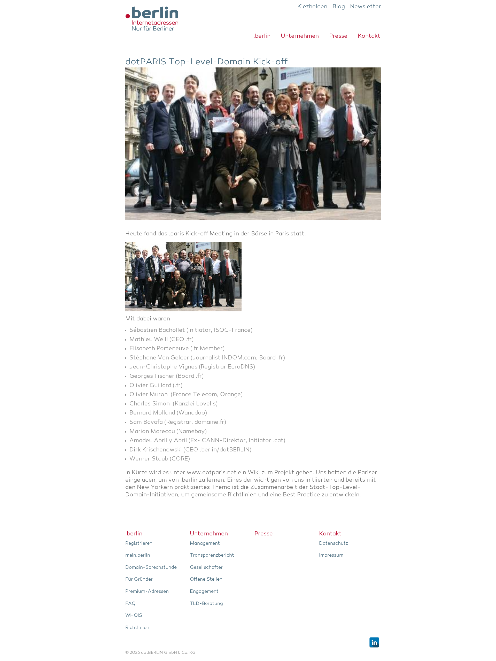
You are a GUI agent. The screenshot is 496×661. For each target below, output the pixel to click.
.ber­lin (261, 36)
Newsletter (365, 7)
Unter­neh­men (300, 36)
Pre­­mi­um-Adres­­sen (147, 591)
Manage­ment (205, 543)
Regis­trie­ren (138, 543)
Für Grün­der (139, 579)
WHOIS (133, 615)
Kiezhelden (312, 7)
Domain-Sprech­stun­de (151, 567)
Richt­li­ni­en (137, 627)
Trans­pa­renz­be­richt (212, 555)
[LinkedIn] (374, 642)
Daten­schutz (333, 543)
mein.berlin (137, 555)
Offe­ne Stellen (206, 579)
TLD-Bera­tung (206, 603)
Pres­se (338, 36)
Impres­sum (331, 555)
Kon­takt (369, 36)
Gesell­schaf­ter (206, 567)
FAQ (130, 603)
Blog (338, 7)
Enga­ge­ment (204, 591)
